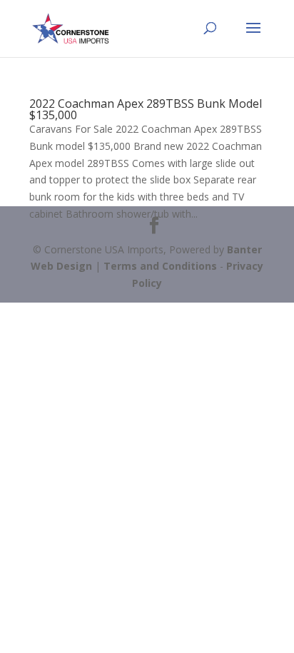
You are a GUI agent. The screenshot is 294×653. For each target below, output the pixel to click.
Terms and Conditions (160, 266)
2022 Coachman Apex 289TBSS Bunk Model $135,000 (145, 109)
